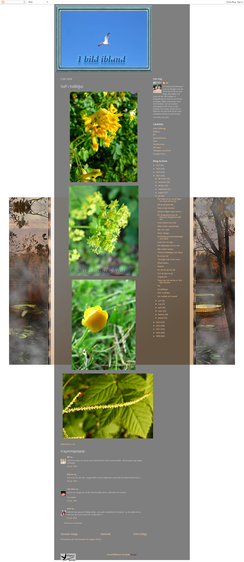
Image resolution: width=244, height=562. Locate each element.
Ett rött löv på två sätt (166, 270)
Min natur (157, 148)
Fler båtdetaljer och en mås (168, 246)
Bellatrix (156, 132)
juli (159, 196)
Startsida (105, 534)
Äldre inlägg (140, 534)
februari (161, 315)
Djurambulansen (159, 138)
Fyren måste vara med (166, 223)
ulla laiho (71, 489)
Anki (69, 509)
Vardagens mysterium (162, 151)
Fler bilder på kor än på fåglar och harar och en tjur (169, 200)
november (162, 182)
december (162, 179)
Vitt (158, 286)
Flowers (160, 266)
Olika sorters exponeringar (168, 226)
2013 (158, 322)
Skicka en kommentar (73, 523)
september (162, 189)
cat (167, 83)
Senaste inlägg (69, 534)
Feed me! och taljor (165, 242)
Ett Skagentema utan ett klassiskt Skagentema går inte (169, 217)
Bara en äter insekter (166, 208)
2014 (158, 176)
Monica (70, 474)
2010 (158, 333)
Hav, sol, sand (163, 230)
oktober (161, 186)
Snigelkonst (162, 277)
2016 (158, 169)
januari (161, 318)
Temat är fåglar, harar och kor (169, 212)
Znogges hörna (159, 154)
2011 (158, 329)
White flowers (162, 263)
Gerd (155, 141)
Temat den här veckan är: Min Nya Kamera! (169, 281)
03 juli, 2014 (72, 518)
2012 (158, 326)
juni (160, 301)
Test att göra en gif (165, 274)
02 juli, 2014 (72, 466)
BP (68, 457)
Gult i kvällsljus (163, 293)
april (160, 308)
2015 (158, 172)
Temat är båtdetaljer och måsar (170, 253)
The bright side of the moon (168, 260)
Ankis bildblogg (159, 128)
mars (160, 311)
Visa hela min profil (161, 117)
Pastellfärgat (162, 289)
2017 (158, 165)
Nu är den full (162, 256)
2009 (158, 336)
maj (160, 304)
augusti (161, 193)
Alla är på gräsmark (165, 205)
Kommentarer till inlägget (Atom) (88, 539)
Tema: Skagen (163, 233)
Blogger (133, 555)
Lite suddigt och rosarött (167, 296)
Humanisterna (158, 144)
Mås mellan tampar (165, 249)
